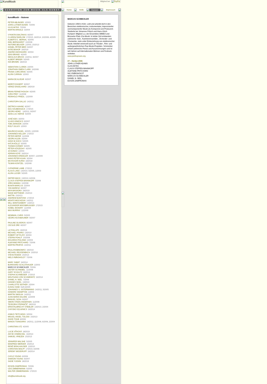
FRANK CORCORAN (17, 72)
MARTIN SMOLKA (15, 294)
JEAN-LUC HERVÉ (16, 114)
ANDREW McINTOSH (17, 198)
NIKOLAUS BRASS (16, 57)
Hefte (81, 10)
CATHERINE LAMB (16, 168)
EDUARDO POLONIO (17, 240)
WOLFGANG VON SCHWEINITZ (21, 277)
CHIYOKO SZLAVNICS (17, 309)
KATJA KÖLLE (14, 144)
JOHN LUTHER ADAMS (18, 25)
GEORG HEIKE (14, 111)
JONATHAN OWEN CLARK (19, 69)
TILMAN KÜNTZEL (16, 163)
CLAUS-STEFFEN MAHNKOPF (21, 181)
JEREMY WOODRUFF (17, 351)
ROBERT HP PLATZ (16, 235)
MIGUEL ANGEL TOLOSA (19, 317)
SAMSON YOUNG (15, 359)
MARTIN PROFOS (15, 245)
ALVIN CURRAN (15, 74)
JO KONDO (12, 151)
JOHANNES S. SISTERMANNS (21, 289)
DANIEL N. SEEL (15, 280)
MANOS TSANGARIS (17, 322)
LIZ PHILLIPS (13, 230)
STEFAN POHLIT (15, 238)
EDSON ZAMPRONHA (17, 366)
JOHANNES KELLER (17, 134)
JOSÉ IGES (12, 119)
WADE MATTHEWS (16, 193)
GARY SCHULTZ (15, 272)
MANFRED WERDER (17, 344)
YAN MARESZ (14, 188)
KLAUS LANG (14, 171)
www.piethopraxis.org (77, 56)
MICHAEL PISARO (16, 233)
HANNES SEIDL (15, 282)
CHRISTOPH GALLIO (17, 101)
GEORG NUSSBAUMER (18, 218)
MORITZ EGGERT (15, 84)
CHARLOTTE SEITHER (18, 285)
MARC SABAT (14, 262)
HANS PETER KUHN (17, 158)
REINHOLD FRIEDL (16, 97)
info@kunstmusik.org (16, 376)
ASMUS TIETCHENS (16, 314)
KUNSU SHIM (14, 287)
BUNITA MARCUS (15, 186)
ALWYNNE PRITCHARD (18, 242)
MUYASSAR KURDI (16, 161)
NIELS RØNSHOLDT (16, 257)
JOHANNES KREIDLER (18, 156)
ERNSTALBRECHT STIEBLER (21, 307)
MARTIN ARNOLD (15, 30)
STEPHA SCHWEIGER (17, 275)
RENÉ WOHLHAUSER (17, 346)
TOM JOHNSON (14, 124)
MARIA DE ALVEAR (16, 79)
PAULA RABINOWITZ (17, 250)
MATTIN (11, 195)
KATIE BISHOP (14, 50)
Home (69, 10)
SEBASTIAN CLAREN (17, 67)
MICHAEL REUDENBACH (19, 252)
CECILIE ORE (14, 225)
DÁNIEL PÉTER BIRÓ (17, 47)
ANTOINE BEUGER (16, 45)
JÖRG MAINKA (14, 183)
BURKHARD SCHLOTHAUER (20, 265)
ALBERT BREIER (15, 59)
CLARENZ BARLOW (16, 37)
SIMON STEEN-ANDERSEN (20, 302)
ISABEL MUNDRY (15, 208)
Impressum (110, 10)
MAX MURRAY (14, 210)
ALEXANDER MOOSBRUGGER (21, 205)
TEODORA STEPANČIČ (18, 304)
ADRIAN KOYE (14, 153)
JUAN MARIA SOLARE (17, 297)
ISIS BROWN (13, 62)
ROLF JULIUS (14, 126)
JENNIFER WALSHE (16, 341)
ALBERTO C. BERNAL (17, 40)
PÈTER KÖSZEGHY (16, 148)
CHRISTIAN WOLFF (16, 349)
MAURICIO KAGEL (16, 131)
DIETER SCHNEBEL (16, 270)
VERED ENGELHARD (17, 87)
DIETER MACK (14, 178)
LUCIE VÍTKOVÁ (15, 332)
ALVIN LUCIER (14, 173)
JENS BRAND (14, 54)
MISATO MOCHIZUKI (16, 200)
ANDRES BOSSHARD (17, 52)
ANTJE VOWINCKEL (16, 334)
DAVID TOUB (13, 319)
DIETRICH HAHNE (16, 106)
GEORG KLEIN (14, 139)
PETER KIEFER (14, 136)
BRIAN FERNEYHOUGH (18, 92)
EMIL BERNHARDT (16, 42)
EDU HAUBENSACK (16, 109)
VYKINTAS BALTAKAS (17, 35)
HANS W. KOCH (14, 141)
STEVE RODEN (14, 255)
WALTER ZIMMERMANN (18, 371)
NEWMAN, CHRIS (15, 215)
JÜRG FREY (13, 94)
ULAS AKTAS (13, 27)
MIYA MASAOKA (15, 191)
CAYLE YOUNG (14, 356)
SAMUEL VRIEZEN (16, 336)
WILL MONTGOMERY (17, 203)
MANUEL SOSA (14, 299)
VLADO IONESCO (15, 121)
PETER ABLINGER (16, 22)
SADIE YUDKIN (14, 361)
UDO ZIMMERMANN (16, 369)
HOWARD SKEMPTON (17, 292)
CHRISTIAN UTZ (15, 327)
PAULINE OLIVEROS (17, 223)
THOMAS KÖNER (15, 146)
